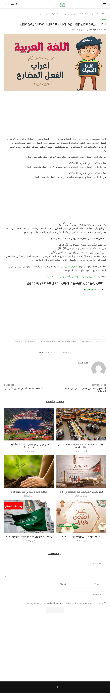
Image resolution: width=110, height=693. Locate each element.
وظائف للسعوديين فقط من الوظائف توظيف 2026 (29, 536)
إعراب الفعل (100, 341)
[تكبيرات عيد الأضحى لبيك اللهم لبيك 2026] (81, 516)
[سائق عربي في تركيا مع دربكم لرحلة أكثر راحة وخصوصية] (29, 424)
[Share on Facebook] (48, 352)
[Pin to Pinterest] (43, 352)
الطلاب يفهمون (86, 341)
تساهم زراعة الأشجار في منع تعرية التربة (29, 492)
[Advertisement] (55, 116)
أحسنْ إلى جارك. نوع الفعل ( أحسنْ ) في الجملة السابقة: (71, 276)
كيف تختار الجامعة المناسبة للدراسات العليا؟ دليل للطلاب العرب (81, 445)
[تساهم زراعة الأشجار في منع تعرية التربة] (29, 471)
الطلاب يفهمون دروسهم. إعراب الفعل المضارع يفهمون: (58, 341)
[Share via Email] (40, 352)
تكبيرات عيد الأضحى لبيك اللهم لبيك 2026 (81, 536)
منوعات (91, 13)
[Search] (5, 4)
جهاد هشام (91, 29)
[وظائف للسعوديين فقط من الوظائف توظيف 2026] (29, 516)
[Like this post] (52, 352)
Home (103, 13)
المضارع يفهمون (30, 341)
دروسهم (17, 341)
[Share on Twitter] (46, 352)
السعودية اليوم (71, 266)
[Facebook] (16, 4)
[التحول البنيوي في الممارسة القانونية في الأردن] (81, 471)
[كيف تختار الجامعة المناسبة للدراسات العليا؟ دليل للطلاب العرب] (81, 424)
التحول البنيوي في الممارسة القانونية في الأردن (81, 492)
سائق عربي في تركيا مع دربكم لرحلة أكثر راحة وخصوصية (29, 445)
